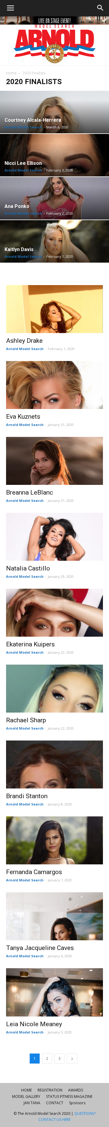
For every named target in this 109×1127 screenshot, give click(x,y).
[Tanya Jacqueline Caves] (54, 916)
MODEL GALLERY (26, 1096)
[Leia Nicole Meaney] (54, 992)
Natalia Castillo (28, 568)
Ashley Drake (24, 340)
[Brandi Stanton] (54, 764)
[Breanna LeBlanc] (54, 461)
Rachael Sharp (26, 720)
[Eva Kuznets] (54, 385)
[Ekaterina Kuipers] (54, 613)
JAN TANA (32, 1102)
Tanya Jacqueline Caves (40, 948)
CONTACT (54, 1102)
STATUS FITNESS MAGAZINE (69, 1096)
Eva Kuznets (23, 416)
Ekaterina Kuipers (30, 644)
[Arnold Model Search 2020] (54, 40)
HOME (26, 1090)
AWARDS (75, 1090)
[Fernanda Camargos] (54, 840)
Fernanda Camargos (34, 872)
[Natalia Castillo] (54, 537)
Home (11, 73)
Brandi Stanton (27, 796)
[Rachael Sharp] (54, 689)
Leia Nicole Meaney (34, 1024)
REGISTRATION (50, 1090)
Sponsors (77, 1102)
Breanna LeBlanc (29, 492)
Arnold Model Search (23, 127)
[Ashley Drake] (54, 309)
